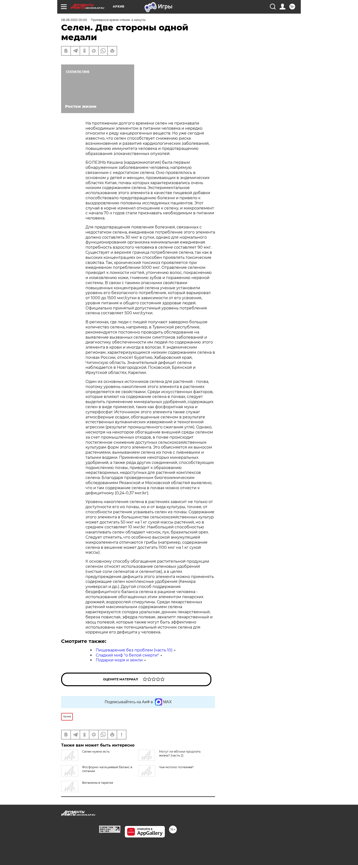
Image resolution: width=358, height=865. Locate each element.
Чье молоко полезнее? (176, 767)
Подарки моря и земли (119, 660)
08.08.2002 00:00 (74, 20)
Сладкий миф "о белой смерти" (127, 655)
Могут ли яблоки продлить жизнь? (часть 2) (180, 753)
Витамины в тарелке (97, 782)
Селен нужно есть (96, 751)
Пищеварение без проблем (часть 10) (134, 650)
